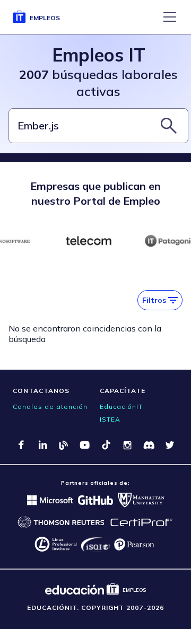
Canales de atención (50, 406)
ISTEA (110, 419)
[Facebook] (21, 445)
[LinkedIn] (42, 445)
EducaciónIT (121, 406)
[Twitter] (169, 445)
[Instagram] (127, 445)
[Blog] (63, 445)
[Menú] (169, 16)
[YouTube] (85, 445)
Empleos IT (98, 54)
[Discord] (148, 445)
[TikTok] (106, 445)
